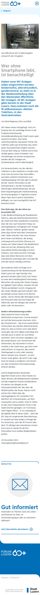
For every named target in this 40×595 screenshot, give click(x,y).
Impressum (4, 577)
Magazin (7, 10)
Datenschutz (14, 577)
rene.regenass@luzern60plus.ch (14, 443)
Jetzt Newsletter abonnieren (15, 529)
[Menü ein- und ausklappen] (37, 3)
